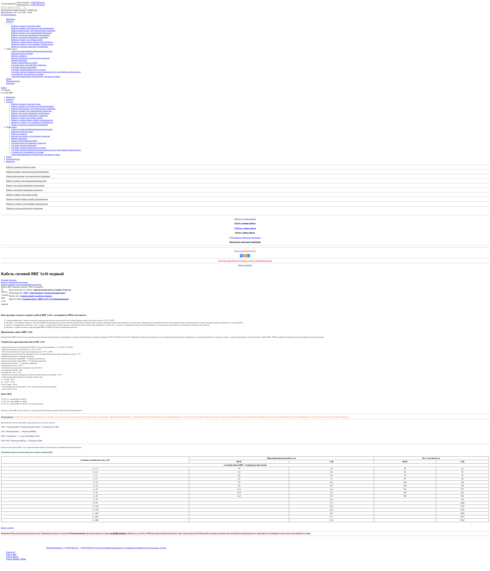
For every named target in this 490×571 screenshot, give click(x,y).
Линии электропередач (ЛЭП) (24, 63)
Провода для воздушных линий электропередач (32, 42)
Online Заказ (11, 127)
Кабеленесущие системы (22, 53)
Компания (10, 19)
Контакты (10, 83)
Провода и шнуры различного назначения (29, 47)
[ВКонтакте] (241, 255)
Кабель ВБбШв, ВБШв (16, 559)
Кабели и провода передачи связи (26, 26)
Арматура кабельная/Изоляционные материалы (32, 51)
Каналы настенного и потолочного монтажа (30, 58)
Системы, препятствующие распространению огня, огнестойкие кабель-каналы (46, 72)
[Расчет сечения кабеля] (245, 218)
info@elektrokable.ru (54, 548)
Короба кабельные (19, 60)
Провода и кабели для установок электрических (32, 44)
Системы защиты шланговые (24, 67)
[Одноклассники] (245, 255)
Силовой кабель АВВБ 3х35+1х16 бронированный (45, 299)
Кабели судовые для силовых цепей (26, 40)
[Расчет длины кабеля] (245, 228)
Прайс (9, 79)
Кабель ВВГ (11, 554)
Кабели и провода (19, 56)
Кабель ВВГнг (12, 557)
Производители (13, 81)
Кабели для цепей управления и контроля (29, 37)
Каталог (9, 102)
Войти (4, 88)
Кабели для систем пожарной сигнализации (30, 35)
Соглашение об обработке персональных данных (145, 548)
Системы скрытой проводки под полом (28, 70)
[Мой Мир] (248, 255)
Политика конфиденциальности (109, 548)
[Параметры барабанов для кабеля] (245, 237)
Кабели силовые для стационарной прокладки (31, 33)
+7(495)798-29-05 (37, 5)
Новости (10, 21)
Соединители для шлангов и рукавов (27, 74)
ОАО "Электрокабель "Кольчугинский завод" (44, 293)
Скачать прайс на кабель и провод (36, 296)
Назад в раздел (7, 528)
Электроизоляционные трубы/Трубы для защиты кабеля (35, 76)
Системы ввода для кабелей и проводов (28, 65)
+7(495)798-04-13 (37, 2)
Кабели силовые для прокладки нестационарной (32, 28)
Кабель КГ (10, 552)
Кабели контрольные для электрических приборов (33, 30)
